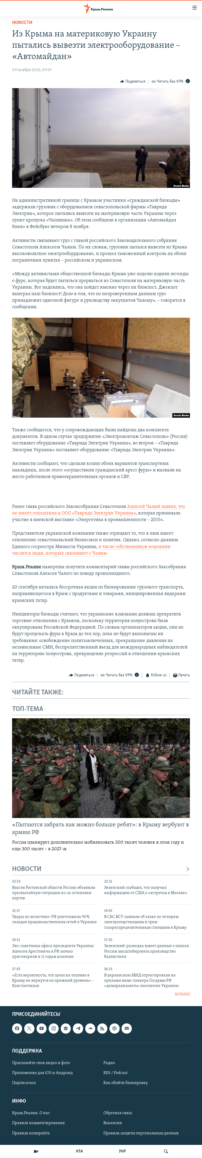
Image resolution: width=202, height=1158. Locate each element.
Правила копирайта (31, 1133)
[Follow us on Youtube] (42, 1029)
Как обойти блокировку (125, 1083)
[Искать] (166, 1151)
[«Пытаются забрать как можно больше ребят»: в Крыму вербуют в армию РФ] (101, 768)
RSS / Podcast (115, 1073)
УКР (122, 1151)
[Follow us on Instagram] (54, 1029)
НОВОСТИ (27, 869)
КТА (79, 1151)
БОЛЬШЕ (182, 994)
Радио (109, 1063)
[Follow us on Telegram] (78, 1029)
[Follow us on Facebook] (17, 1029)
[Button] (132, 81)
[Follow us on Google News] (66, 1029)
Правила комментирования (38, 1123)
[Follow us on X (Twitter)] (29, 1029)
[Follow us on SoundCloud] (90, 1029)
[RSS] (102, 1029)
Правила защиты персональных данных (141, 1133)
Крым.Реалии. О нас (31, 1113)
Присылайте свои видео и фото (41, 1063)
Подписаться (24, 1083)
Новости (22, 22)
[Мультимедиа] (36, 1151)
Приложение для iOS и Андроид (42, 1073)
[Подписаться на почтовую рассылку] (127, 1029)
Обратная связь (117, 1113)
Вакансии (112, 1123)
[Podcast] (114, 1029)
